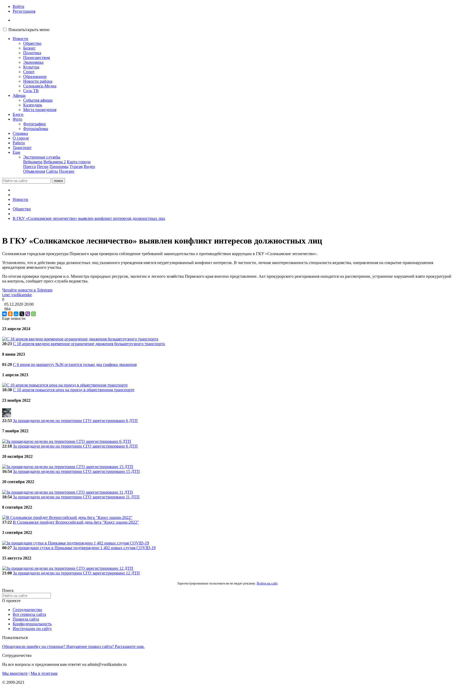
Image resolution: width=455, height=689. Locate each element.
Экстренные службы (41, 157)
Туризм (76, 166)
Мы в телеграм (44, 673)
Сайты (52, 171)
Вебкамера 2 (54, 162)
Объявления (34, 171)
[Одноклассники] (10, 313)
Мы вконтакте (15, 673)
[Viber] (27, 313)
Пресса (29, 166)
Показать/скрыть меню (29, 29)
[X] (21, 313)
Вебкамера (32, 162)
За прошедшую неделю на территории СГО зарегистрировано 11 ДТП (76, 497)
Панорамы (59, 166)
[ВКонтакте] (4, 313)
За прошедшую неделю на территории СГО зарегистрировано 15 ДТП (76, 471)
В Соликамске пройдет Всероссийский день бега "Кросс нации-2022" (76, 522)
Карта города (79, 162)
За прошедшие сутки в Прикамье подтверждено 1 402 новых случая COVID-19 (84, 548)
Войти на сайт (267, 583)
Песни (42, 166)
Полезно (66, 171)
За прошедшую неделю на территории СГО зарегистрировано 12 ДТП (76, 573)
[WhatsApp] (33, 313)
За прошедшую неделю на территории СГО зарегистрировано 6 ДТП (75, 420)
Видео (89, 166)
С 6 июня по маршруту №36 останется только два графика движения (75, 364)
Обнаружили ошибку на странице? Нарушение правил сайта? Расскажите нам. (73, 646)
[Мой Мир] (16, 313)
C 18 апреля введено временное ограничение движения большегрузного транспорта (89, 343)
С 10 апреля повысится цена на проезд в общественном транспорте (73, 390)
